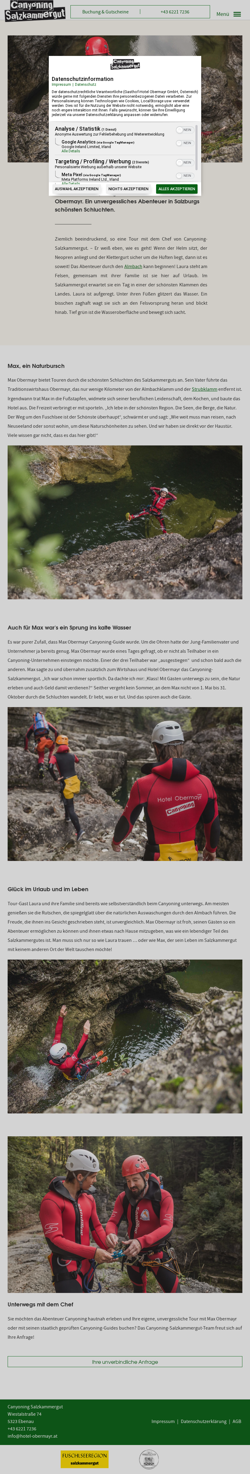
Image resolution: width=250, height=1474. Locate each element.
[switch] (185, 129)
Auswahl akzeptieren (76, 189)
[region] (125, 155)
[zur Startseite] (35, 11)
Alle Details (71, 151)
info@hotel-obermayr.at (32, 1436)
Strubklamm (204, 390)
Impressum (61, 84)
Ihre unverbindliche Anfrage (125, 1361)
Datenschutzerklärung (204, 1422)
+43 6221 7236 (175, 12)
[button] (180, 130)
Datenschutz (85, 84)
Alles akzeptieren (177, 189)
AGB (237, 1422)
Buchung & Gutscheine (105, 12)
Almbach (133, 267)
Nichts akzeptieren (128, 189)
